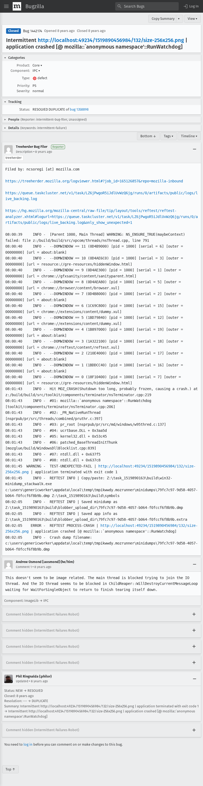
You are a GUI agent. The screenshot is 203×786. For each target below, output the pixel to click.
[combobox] (147, 6)
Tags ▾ (168, 136)
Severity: (23, 91)
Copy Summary (163, 19)
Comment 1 (24, 567)
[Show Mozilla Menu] (17, 6)
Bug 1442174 (32, 31)
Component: (20, 71)
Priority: (23, 86)
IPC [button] (36, 71)
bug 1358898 (79, 109)
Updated (22, 681)
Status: (24, 109)
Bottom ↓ (148, 136)
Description (24, 152)
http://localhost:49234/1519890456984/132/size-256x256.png (111, 40)
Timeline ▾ (189, 136)
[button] (191, 6)
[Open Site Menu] (6, 6)
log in (28, 744)
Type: (26, 78)
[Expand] (194, 614)
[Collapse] (194, 149)
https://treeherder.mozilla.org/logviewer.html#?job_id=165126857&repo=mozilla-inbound (94, 181)
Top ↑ (10, 769)
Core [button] (37, 65)
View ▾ (192, 19)
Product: (23, 65)
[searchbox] (147, 6)
